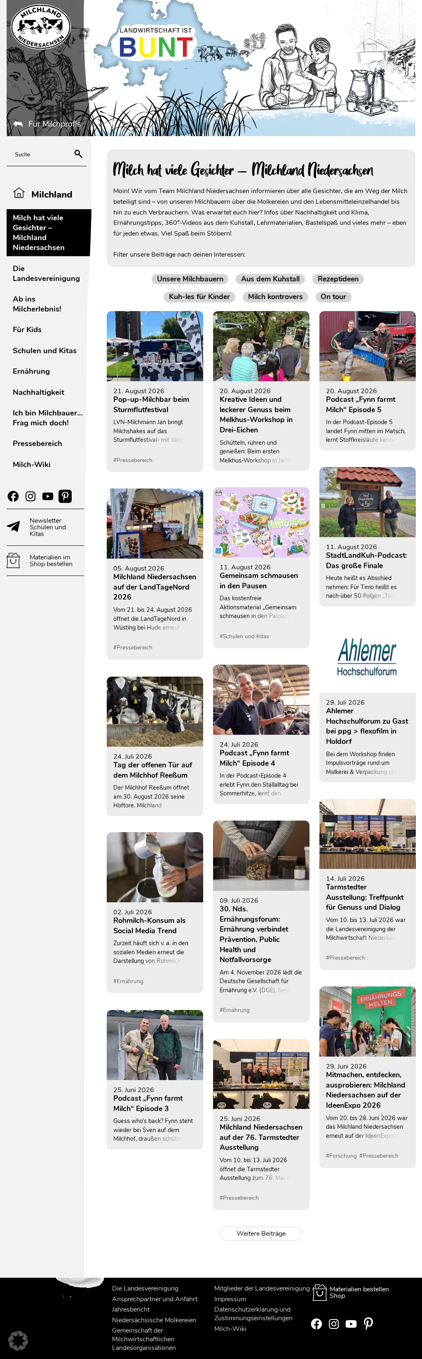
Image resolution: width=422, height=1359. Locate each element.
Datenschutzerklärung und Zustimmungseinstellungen (253, 1314)
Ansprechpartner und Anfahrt (154, 1299)
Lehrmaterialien (279, 222)
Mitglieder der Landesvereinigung (262, 1288)
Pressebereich (37, 443)
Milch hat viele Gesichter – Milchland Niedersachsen (39, 232)
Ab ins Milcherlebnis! (37, 304)
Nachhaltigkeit (38, 392)
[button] (18, 1341)
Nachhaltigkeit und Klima (331, 212)
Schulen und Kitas (45, 350)
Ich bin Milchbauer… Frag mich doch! (48, 418)
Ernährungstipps (137, 222)
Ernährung (31, 371)
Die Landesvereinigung (46, 273)
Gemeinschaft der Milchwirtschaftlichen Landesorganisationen (144, 1339)
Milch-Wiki (32, 464)
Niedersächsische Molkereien (154, 1320)
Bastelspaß (322, 222)
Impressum (230, 1299)
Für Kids (27, 329)
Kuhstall (241, 222)
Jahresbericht (131, 1309)
